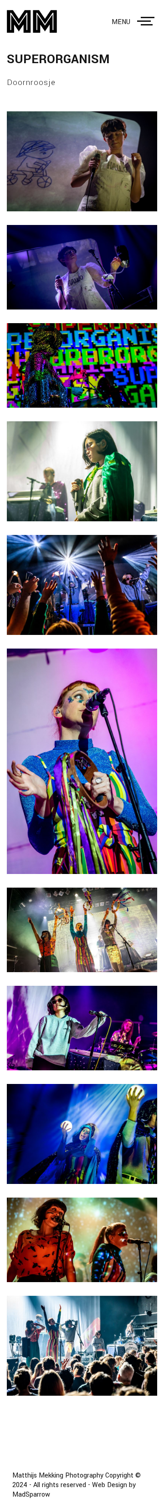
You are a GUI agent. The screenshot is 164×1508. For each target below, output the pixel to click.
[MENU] (147, 21)
